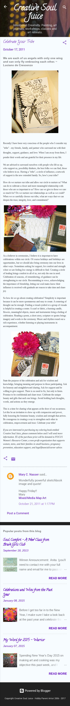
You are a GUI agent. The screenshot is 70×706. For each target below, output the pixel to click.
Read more (58, 578)
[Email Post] (13, 460)
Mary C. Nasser (29, 474)
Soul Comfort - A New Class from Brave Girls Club (26, 542)
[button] (64, 43)
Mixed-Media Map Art (32, 498)
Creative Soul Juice (35, 12)
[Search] (64, 8)
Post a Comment (18, 513)
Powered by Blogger (37, 690)
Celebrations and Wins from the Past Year (27, 592)
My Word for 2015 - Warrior (24, 640)
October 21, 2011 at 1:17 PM (37, 504)
